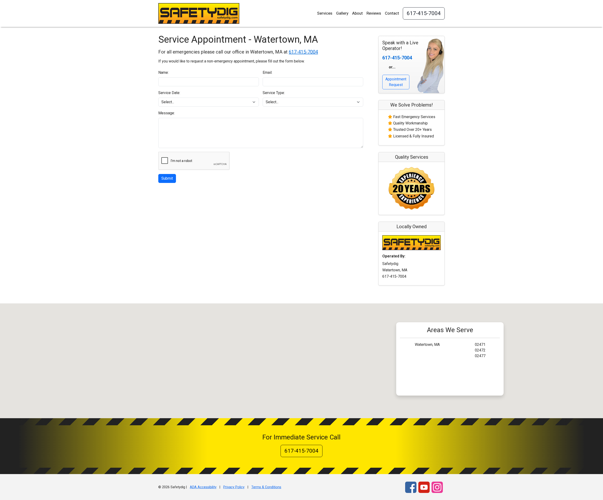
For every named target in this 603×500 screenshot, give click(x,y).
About (357, 13)
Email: (267, 72)
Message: (166, 113)
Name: (163, 72)
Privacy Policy (233, 487)
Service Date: (169, 93)
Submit (167, 178)
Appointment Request (395, 82)
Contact (392, 13)
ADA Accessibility (203, 487)
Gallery (342, 13)
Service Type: (274, 93)
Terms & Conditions (266, 487)
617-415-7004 (424, 13)
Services (324, 13)
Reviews (374, 13)
